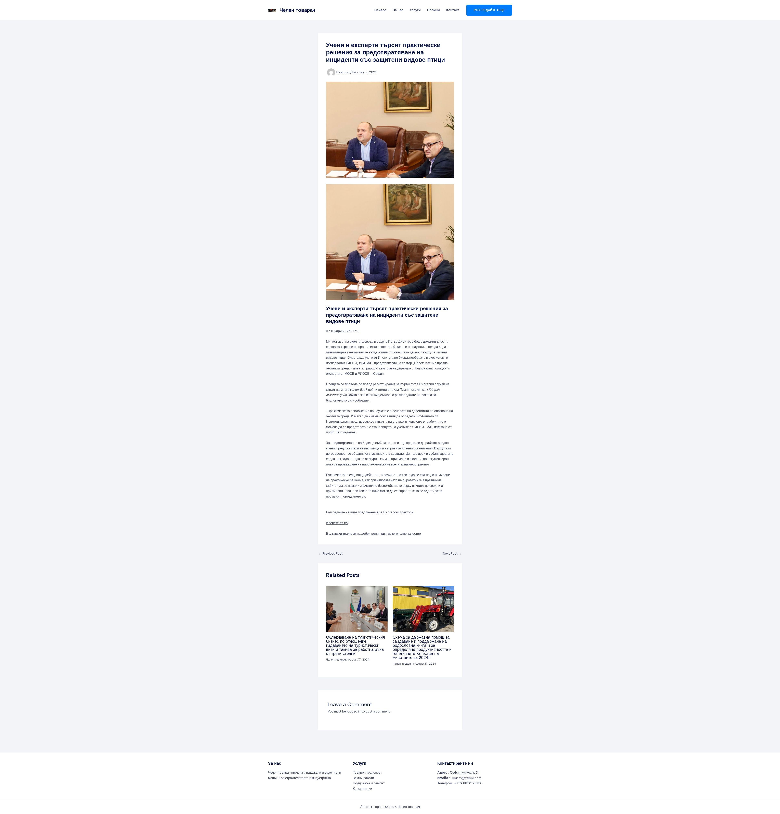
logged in (354, 711)
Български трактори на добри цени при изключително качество (373, 533)
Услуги (415, 10)
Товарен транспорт (367, 772)
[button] (489, 10)
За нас (398, 10)
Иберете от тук (337, 523)
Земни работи (363, 778)
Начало (380, 10)
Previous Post (330, 553)
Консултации (362, 789)
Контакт (452, 10)
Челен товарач (297, 10)
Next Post (452, 553)
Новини (433, 10)
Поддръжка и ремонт (369, 783)
